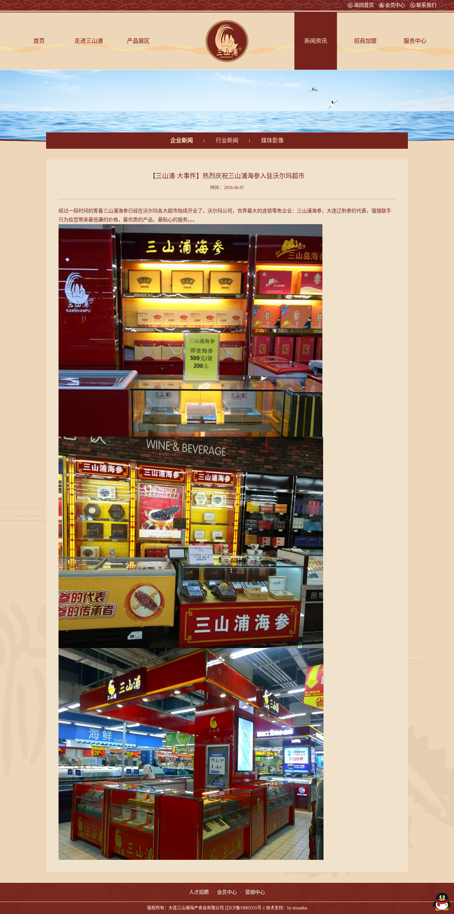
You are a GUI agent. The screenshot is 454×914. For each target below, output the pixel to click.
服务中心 (415, 41)
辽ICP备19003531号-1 (245, 908)
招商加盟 (365, 41)
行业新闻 (227, 140)
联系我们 (426, 5)
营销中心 (255, 892)
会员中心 (395, 5)
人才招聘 (199, 892)
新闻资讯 (315, 41)
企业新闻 (181, 140)
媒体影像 (272, 140)
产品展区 (138, 41)
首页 (39, 41)
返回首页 (364, 5)
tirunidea (300, 908)
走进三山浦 (88, 41)
